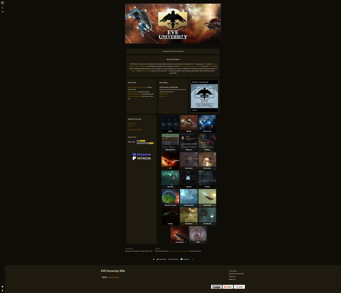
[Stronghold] (179, 235)
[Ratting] (207, 142)
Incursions (188, 223)
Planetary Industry (170, 205)
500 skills (211, 66)
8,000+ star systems (185, 66)
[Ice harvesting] (189, 198)
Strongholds (179, 242)
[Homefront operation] (207, 216)
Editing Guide (163, 94)
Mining (188, 131)
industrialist (142, 66)
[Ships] (170, 124)
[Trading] (207, 178)
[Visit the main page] (2, 3)
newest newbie (145, 71)
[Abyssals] (170, 179)
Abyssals (170, 186)
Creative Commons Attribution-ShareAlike (178, 251)
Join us (130, 126)
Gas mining (207, 205)
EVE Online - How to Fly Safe (200, 82)
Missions (189, 150)
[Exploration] (189, 161)
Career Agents (132, 92)
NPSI (198, 242)
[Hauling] (170, 216)
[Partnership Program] (110, 277)
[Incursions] (189, 216)
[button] (204, 96)
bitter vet (134, 71)
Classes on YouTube (134, 129)
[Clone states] (207, 124)
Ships (170, 131)
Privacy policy (233, 271)
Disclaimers (232, 276)
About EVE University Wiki (236, 273)
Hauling (170, 223)
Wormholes (207, 168)
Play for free (207, 131)
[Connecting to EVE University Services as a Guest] (141, 154)
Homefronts (207, 223)
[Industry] (189, 178)
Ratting (207, 150)
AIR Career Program (134, 94)
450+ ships (196, 66)
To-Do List (162, 96)
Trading (207, 186)
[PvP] (170, 161)
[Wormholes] (207, 161)
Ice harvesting (188, 205)
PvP (194, 64)
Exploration (189, 168)
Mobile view (232, 279)
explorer (131, 66)
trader (136, 66)
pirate (214, 64)
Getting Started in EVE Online (137, 87)
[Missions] (189, 142)
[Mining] (189, 124)
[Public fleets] (198, 235)
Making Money (170, 150)
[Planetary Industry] (170, 198)
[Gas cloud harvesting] (207, 198)
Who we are (131, 124)
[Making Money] (170, 142)
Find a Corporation (134, 96)
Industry (188, 186)
